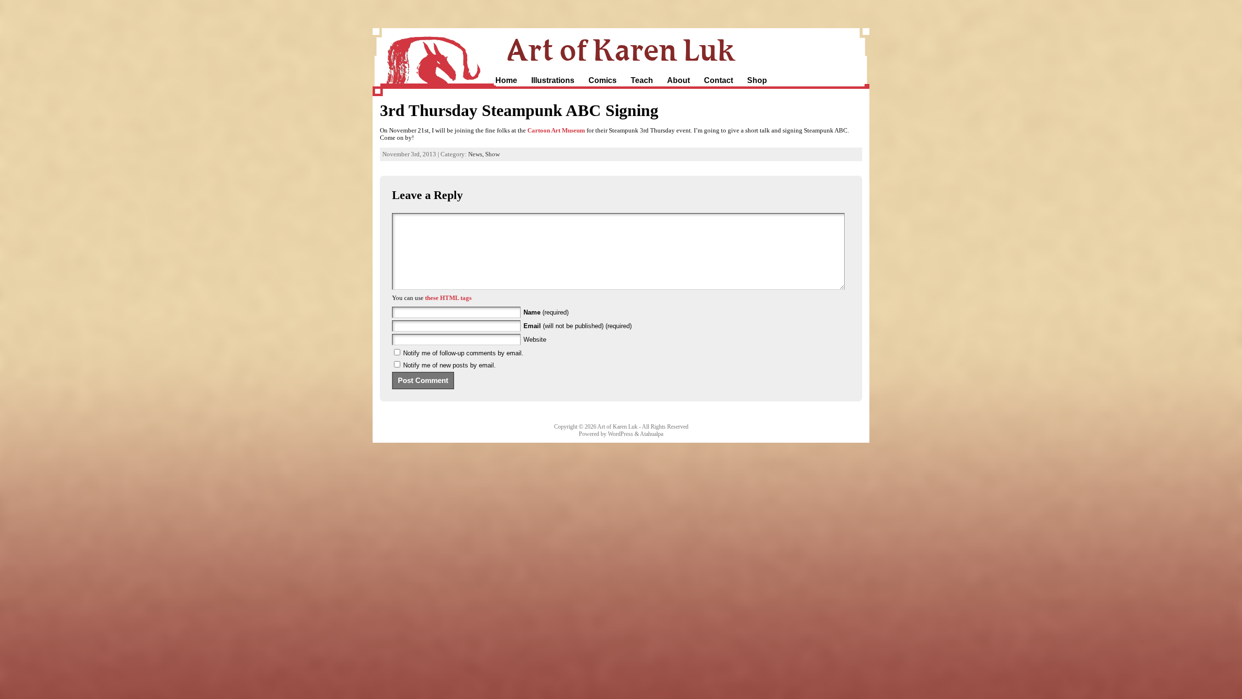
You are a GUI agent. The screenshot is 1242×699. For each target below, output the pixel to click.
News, (476, 154)
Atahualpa (651, 434)
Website (534, 339)
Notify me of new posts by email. (449, 365)
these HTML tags (448, 298)
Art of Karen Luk (621, 49)
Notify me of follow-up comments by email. (463, 353)
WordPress (620, 434)
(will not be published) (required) (577, 326)
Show (492, 154)
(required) (546, 312)
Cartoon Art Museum (556, 130)
